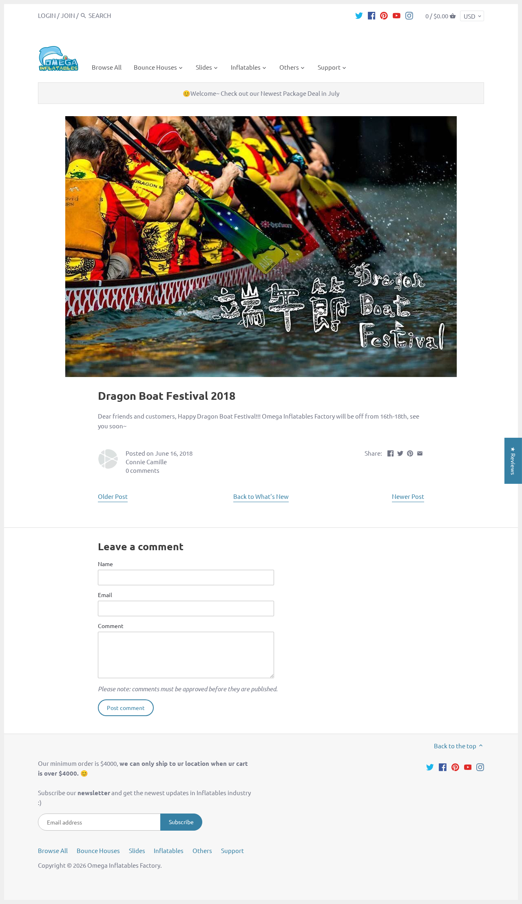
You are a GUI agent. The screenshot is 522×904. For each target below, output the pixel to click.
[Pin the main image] (410, 452)
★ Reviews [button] (513, 461)
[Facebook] (372, 15)
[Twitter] (359, 15)
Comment (111, 625)
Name (105, 563)
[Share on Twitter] (400, 452)
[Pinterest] (384, 15)
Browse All (53, 850)
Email (105, 594)
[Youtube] (396, 15)
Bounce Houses (98, 850)
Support (232, 850)
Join (68, 15)
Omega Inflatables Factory (123, 865)
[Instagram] (409, 15)
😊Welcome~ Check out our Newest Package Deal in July (261, 93)
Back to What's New (261, 496)
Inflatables (169, 850)
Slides (137, 850)
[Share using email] (420, 452)
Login (47, 15)
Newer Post (408, 496)
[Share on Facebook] (390, 452)
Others (202, 850)
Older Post (113, 496)
